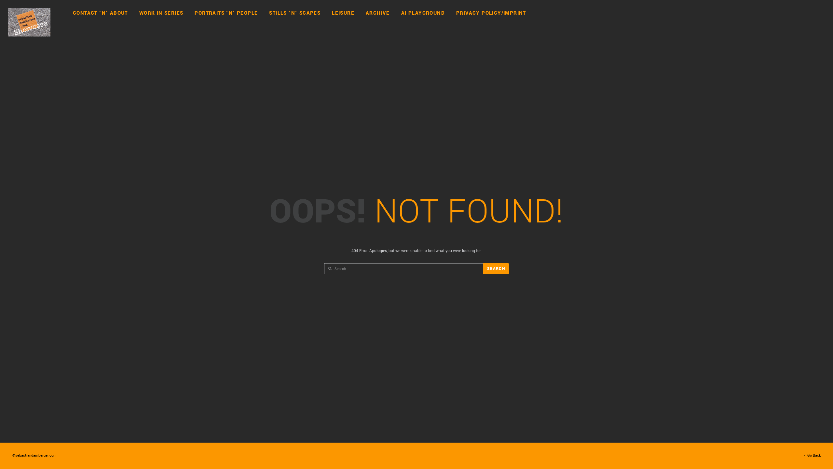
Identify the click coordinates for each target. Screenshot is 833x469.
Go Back (813, 455)
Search (496, 268)
